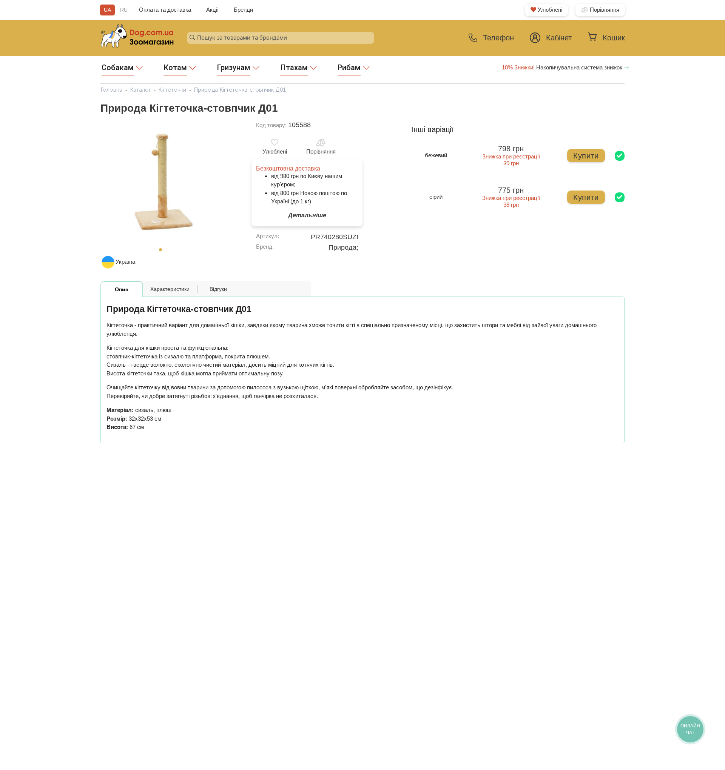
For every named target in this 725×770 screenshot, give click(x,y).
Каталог (140, 89)
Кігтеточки (172, 89)
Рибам (349, 67)
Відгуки (218, 289)
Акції (212, 9)
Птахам (294, 67)
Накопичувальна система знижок (563, 67)
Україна (125, 261)
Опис (121, 289)
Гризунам (233, 67)
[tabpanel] (162, 182)
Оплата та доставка (165, 9)
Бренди (243, 9)
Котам (175, 67)
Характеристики (170, 289)
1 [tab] (163, 252)
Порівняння (603, 9)
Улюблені (549, 9)
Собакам (118, 67)
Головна (111, 89)
